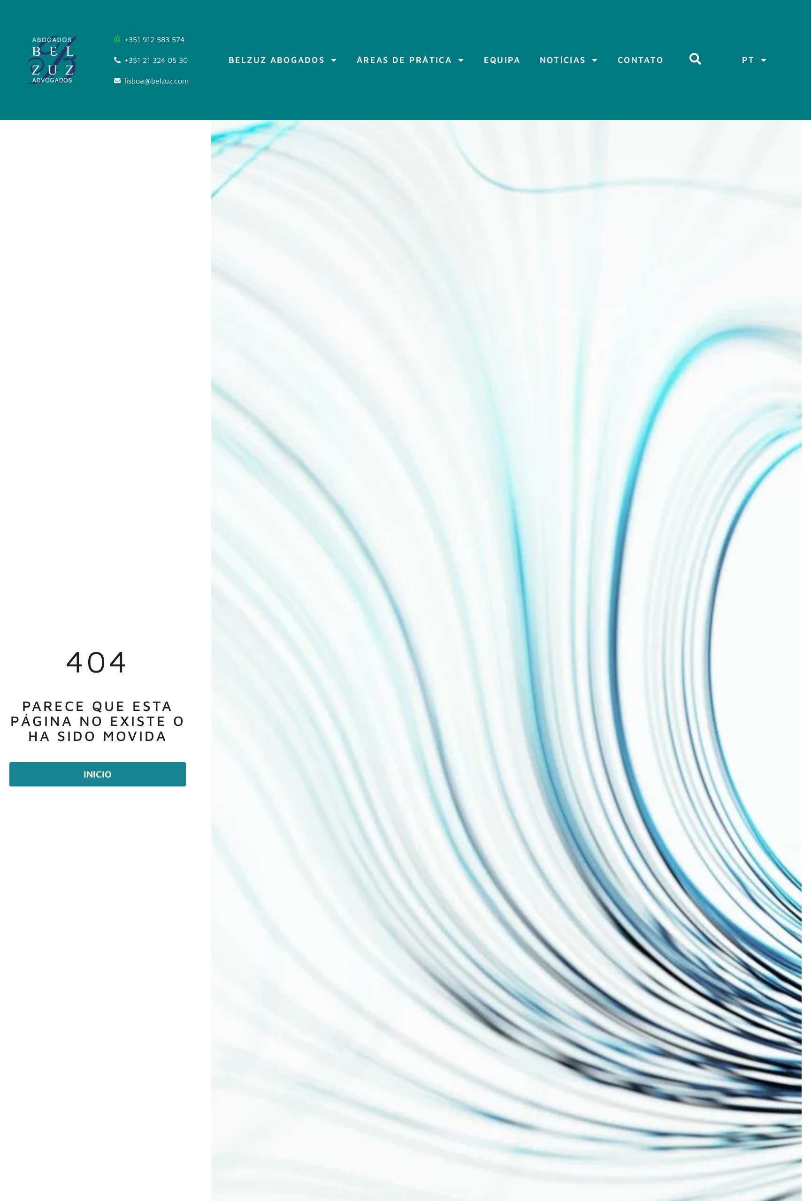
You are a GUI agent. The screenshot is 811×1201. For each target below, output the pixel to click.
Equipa (502, 60)
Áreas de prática (404, 60)
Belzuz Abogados (277, 60)
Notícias (563, 60)
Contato (641, 60)
